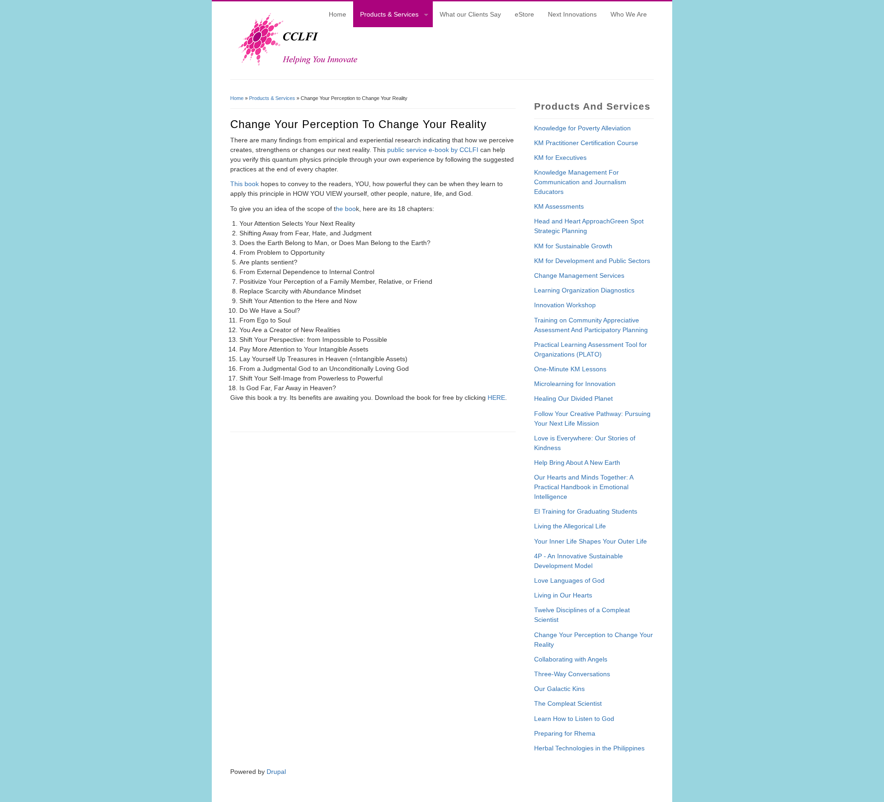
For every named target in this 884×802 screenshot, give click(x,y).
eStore (524, 14)
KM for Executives (560, 157)
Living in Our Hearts (563, 595)
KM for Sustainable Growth (573, 246)
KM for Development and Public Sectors (592, 260)
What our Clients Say (470, 14)
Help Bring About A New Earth (577, 462)
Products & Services (386, 16)
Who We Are (629, 14)
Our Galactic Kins (559, 688)
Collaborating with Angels (570, 659)
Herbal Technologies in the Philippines (589, 748)
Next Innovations (572, 14)
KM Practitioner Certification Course (586, 142)
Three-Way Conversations (572, 674)
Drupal (276, 771)
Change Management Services (579, 275)
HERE (496, 397)
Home (337, 14)
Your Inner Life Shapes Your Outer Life (590, 541)
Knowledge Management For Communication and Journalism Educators (580, 182)
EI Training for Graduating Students (585, 511)
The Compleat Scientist (568, 703)
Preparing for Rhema (564, 733)
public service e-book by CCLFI (431, 149)
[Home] (295, 65)
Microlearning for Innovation (575, 383)
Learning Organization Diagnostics (584, 290)
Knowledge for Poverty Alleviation (582, 128)
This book (244, 183)
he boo (346, 208)
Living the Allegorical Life (570, 526)
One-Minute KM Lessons (570, 369)
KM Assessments (559, 206)
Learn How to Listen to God (574, 718)
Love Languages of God (569, 580)
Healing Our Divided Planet (573, 398)
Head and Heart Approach (572, 221)
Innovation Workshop (565, 305)
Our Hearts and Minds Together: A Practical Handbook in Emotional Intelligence (583, 487)
